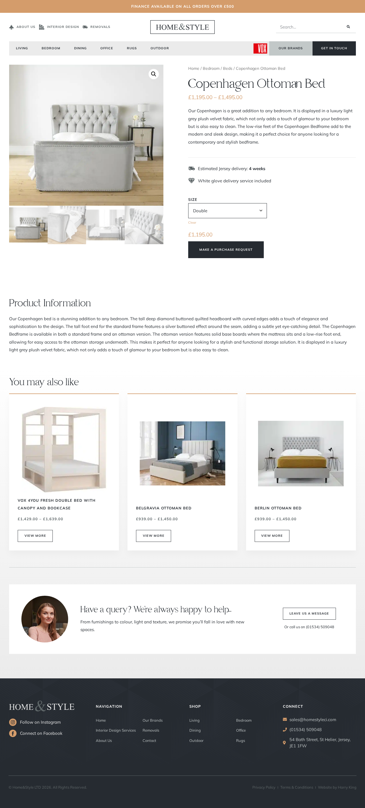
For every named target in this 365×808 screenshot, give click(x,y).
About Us (104, 740)
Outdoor (160, 48)
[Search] (348, 27)
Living (22, 48)
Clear (192, 223)
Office (106, 48)
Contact (149, 740)
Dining (80, 48)
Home (193, 68)
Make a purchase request (226, 250)
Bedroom (51, 48)
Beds (227, 68)
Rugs (132, 48)
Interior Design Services (116, 730)
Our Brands (153, 720)
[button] (154, 74)
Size (192, 199)
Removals (151, 730)
